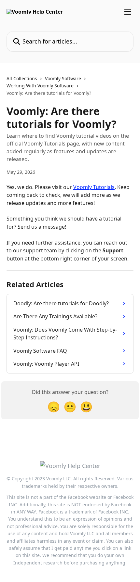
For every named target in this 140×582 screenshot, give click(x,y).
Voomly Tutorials (94, 187)
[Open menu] (127, 12)
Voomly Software (63, 78)
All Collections (22, 78)
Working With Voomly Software (40, 85)
